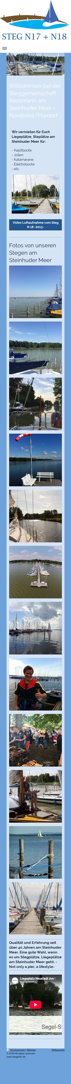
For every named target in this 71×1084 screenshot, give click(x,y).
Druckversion (17, 1050)
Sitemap (31, 1050)
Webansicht (58, 1050)
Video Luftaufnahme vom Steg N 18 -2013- (35, 225)
